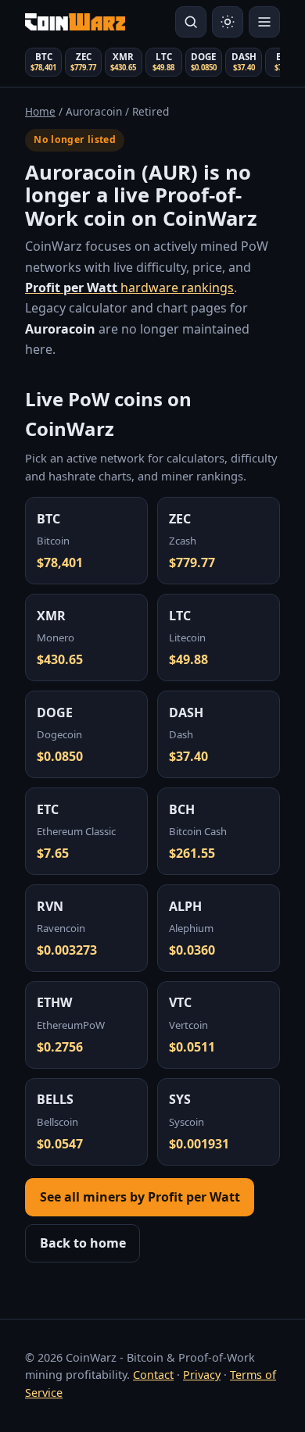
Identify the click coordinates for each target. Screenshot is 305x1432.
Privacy (202, 1374)
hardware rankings (129, 287)
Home (40, 111)
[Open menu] (264, 21)
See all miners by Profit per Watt (140, 1196)
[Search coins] (190, 21)
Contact (153, 1374)
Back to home (83, 1243)
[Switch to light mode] (227, 21)
